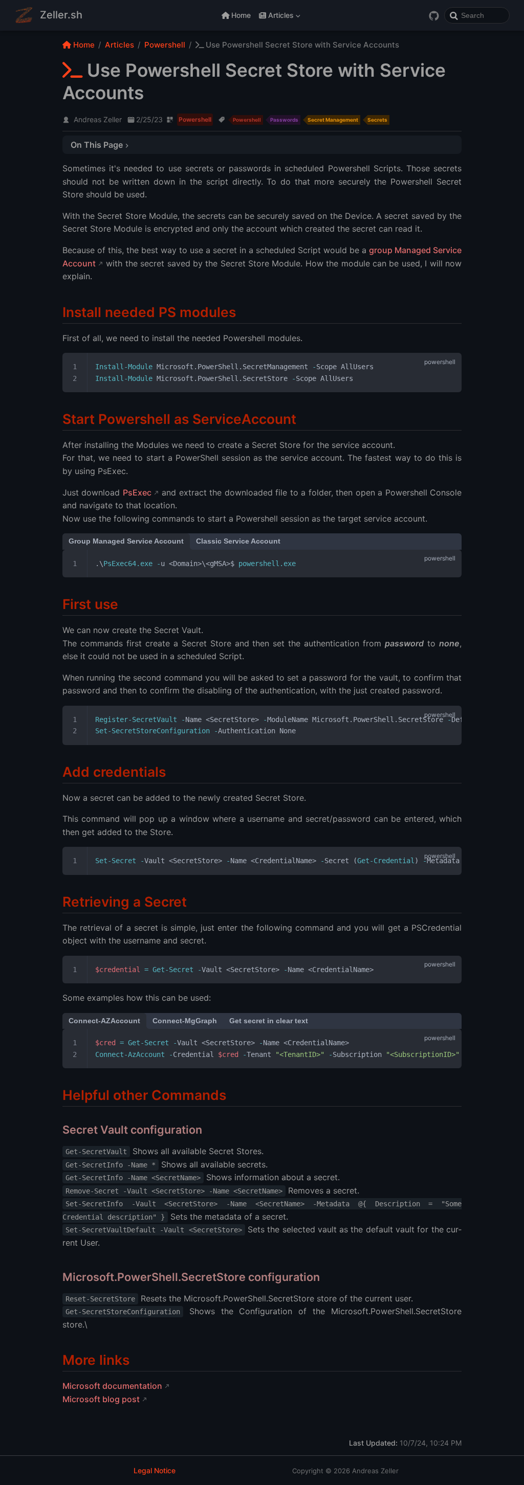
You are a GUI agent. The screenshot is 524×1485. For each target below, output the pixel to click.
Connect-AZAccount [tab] (104, 1021)
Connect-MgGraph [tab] (184, 1021)
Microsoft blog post (101, 1399)
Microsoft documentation (112, 1386)
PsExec (137, 492)
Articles (277, 17)
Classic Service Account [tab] (238, 541)
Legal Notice (155, 1470)
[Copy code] (448, 366)
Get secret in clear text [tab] (268, 1021)
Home (241, 15)
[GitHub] (434, 16)
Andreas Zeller (98, 119)
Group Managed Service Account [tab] (126, 541)
